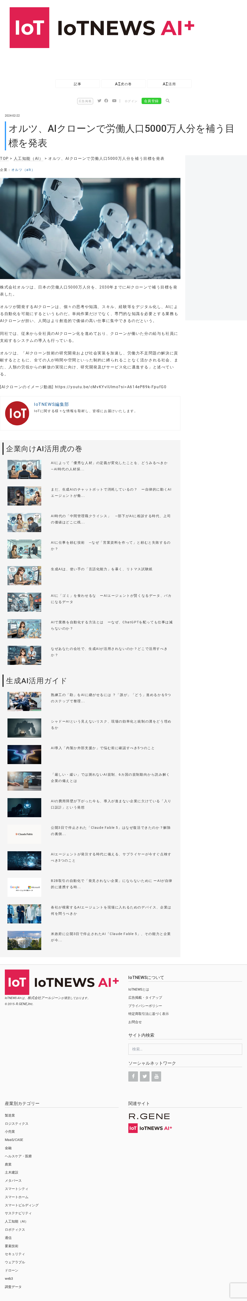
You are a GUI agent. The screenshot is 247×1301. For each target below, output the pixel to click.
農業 (8, 1164)
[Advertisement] (88, 61)
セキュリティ (15, 1254)
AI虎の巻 (123, 84)
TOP (4, 158)
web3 (9, 1278)
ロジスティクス (16, 1123)
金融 (8, 1148)
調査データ (13, 1287)
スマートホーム (16, 1197)
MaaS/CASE (14, 1140)
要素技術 (11, 1246)
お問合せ (135, 1022)
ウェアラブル (15, 1262)
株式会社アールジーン (44, 998)
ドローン (11, 1270)
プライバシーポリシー (145, 1006)
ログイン (131, 101)
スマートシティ (16, 1189)
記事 (77, 84)
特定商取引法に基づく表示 (148, 1014)
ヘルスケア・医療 (18, 1156)
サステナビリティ (18, 1213)
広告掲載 (85, 101)
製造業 (10, 1115)
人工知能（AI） (28, 158)
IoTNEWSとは (138, 989)
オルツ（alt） (23, 170)
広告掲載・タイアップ (145, 997)
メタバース (13, 1180)
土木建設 (11, 1172)
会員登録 (151, 101)
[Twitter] (145, 1076)
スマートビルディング (22, 1205)
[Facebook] (133, 1076)
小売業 (10, 1131)
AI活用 (169, 84)
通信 (8, 1238)
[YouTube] (156, 1076)
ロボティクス (15, 1229)
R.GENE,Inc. (25, 1004)
